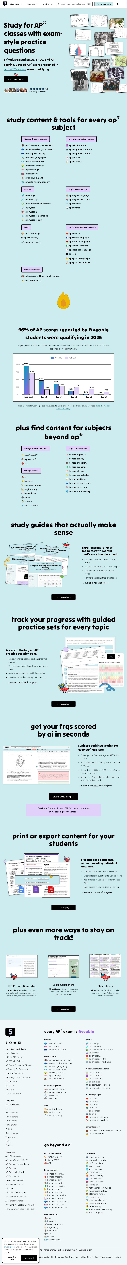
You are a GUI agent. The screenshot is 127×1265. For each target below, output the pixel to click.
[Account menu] (117, 4)
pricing (46, 4)
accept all (29, 1258)
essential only (12, 1258)
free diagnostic (104, 4)
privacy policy (9, 1247)
